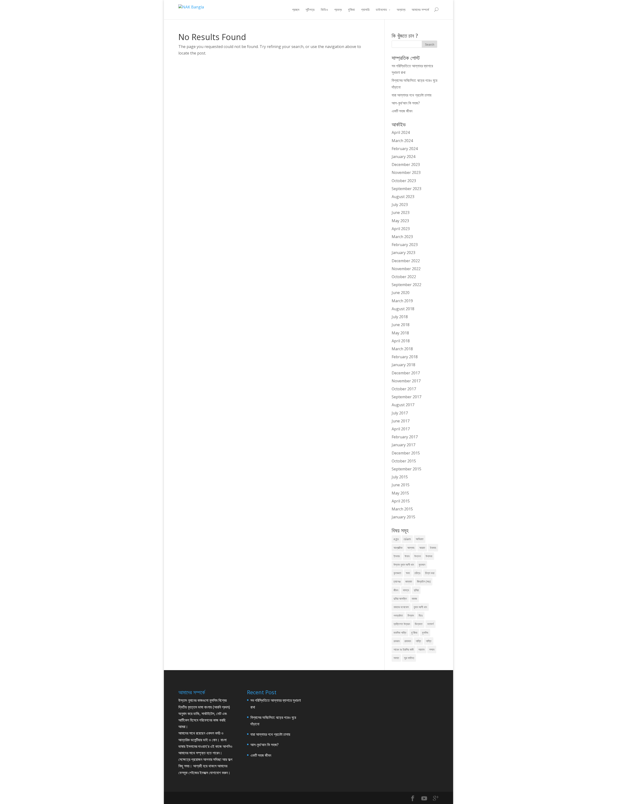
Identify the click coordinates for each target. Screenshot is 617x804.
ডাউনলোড (381, 9)
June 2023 (400, 212)
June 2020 (400, 292)
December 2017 (406, 373)
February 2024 (405, 148)
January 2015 (403, 517)
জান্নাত (408, 581)
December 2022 (406, 260)
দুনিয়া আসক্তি (400, 599)
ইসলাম (397, 556)
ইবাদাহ (433, 548)
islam (407, 539)
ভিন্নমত (419, 624)
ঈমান (407, 556)
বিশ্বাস (411, 615)
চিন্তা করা (429, 573)
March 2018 (402, 348)
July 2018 (400, 316)
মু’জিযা (351, 9)
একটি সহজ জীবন (402, 111)
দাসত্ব (406, 590)
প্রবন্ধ (338, 9)
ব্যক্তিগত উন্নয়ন (402, 624)
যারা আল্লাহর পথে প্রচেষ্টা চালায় (411, 95)
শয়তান (421, 649)
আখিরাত (419, 539)
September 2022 (406, 284)
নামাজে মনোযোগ (401, 607)
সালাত (396, 658)
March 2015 (402, 509)
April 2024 (401, 132)
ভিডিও (324, 9)
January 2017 (403, 444)
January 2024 (403, 156)
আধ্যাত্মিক (398, 548)
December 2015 (406, 453)
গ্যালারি (365, 9)
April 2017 (401, 429)
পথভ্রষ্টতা (398, 615)
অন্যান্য (401, 9)
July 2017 (400, 413)
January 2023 (403, 252)
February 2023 (405, 244)
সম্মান (431, 649)
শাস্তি (428, 641)
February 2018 (405, 356)
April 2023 (401, 228)
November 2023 (406, 172)
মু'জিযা (414, 633)
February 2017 (405, 437)
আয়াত (422, 548)
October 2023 (404, 180)
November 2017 (406, 381)
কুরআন (422, 565)
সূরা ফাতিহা (409, 658)
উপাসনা (429, 556)
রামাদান (407, 641)
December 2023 (406, 164)
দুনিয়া (416, 590)
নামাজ (414, 599)
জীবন (396, 590)
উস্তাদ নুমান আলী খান (404, 565)
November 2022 (406, 268)
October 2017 (404, 389)
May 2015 (400, 493)
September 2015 (406, 469)
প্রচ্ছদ (295, 9)
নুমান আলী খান (420, 607)
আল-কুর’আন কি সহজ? (406, 103)
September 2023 (406, 188)
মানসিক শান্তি (400, 633)
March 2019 (402, 300)
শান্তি (418, 641)
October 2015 (404, 461)
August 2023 (403, 196)
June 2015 (400, 485)
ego (396, 539)
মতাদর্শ (430, 624)
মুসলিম (425, 633)
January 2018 (403, 364)
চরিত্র (417, 573)
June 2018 (400, 324)
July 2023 (400, 204)
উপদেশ (417, 556)
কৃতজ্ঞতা (397, 573)
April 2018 (401, 341)
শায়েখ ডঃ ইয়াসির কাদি (404, 649)
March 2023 (402, 236)
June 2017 (400, 421)
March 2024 (402, 140)
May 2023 (400, 220)
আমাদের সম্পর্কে (420, 9)
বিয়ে (421, 615)
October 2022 (404, 276)
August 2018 (403, 308)
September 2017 (406, 396)
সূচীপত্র (310, 9)
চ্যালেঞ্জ (397, 581)
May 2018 (400, 333)
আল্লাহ (411, 548)
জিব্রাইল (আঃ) (423, 581)
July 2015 (400, 477)
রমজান (397, 641)
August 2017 (403, 404)
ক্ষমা (408, 573)
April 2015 (401, 501)
